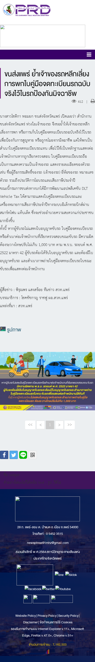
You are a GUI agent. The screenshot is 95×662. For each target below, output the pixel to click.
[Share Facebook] (4, 455)
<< (30, 424)
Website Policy (25, 615)
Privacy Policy (47, 615)
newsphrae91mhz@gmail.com (48, 543)
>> (69, 424)
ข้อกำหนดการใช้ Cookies (56, 622)
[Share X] (14, 455)
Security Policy (68, 615)
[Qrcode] (32, 455)
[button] (89, 55)
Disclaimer (30, 622)
